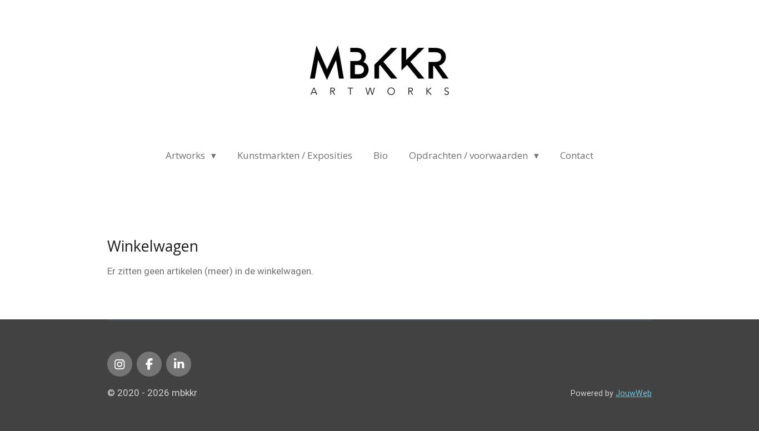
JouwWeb (634, 393)
